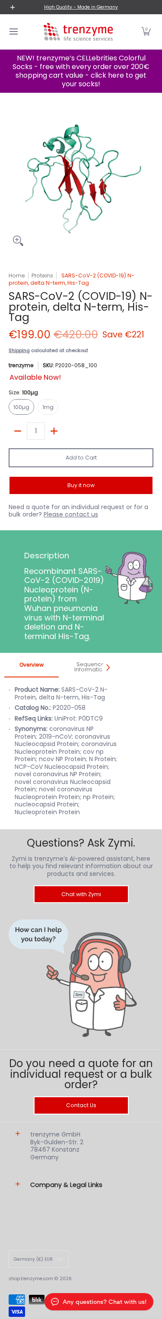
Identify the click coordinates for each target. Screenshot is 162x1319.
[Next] (107, 667)
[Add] (54, 431)
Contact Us (81, 1105)
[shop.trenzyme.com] (78, 32)
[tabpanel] (61, 755)
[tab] (31, 668)
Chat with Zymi (81, 894)
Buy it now (81, 485)
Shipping (19, 350)
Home (17, 275)
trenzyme (21, 365)
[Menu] (13, 31)
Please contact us (71, 514)
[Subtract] (18, 431)
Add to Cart (81, 457)
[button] (146, 31)
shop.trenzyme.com (31, 1278)
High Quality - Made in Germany (81, 7)
